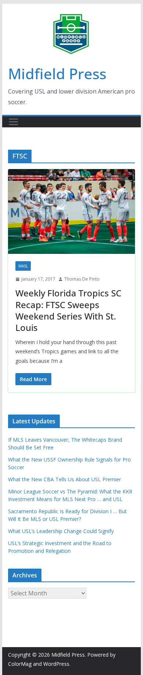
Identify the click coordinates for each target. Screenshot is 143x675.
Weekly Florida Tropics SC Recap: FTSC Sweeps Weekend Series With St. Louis (68, 310)
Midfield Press (57, 73)
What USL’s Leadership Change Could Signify (61, 531)
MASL (23, 266)
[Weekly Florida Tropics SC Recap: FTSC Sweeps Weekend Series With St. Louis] (71, 211)
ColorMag (20, 663)
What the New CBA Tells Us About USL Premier (64, 479)
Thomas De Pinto (82, 279)
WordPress (56, 663)
